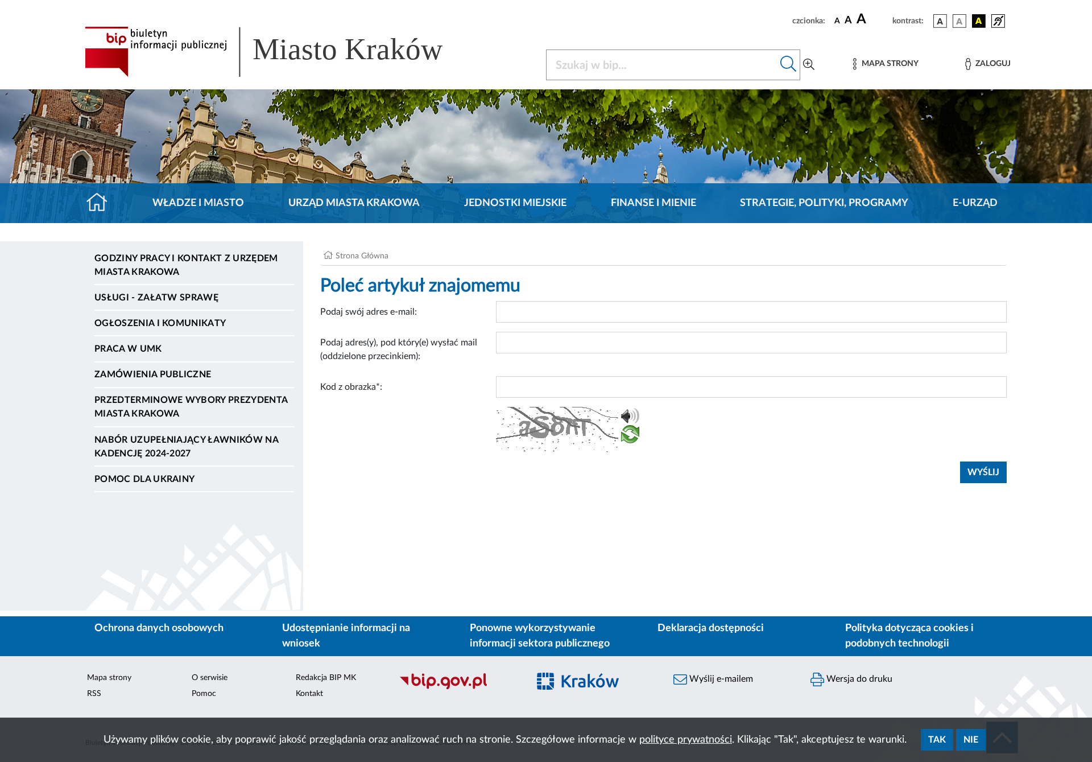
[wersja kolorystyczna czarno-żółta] (978, 21)
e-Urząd (975, 203)
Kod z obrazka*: (351, 387)
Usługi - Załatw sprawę (156, 297)
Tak (937, 739)
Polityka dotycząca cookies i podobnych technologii (909, 636)
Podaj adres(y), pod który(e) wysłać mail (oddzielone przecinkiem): (398, 349)
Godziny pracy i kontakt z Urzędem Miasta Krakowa (186, 265)
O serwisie (210, 678)
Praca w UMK (128, 348)
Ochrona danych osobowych (159, 628)
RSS (94, 694)
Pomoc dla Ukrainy (144, 479)
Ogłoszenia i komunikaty (160, 323)
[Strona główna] (101, 203)
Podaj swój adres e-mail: (368, 311)
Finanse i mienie (653, 203)
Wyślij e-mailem (720, 678)
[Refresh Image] (630, 436)
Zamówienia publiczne (152, 374)
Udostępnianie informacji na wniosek (346, 636)
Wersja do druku (858, 678)
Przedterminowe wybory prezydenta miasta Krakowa (190, 407)
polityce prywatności (685, 740)
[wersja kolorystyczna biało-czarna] (959, 21)
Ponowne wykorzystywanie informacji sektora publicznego (540, 636)
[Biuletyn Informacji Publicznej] (458, 687)
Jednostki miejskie (515, 203)
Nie (970, 739)
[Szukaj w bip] (788, 65)
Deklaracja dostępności (710, 628)
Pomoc (204, 694)
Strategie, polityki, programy (824, 203)
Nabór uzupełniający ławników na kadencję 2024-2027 (186, 446)
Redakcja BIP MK (326, 678)
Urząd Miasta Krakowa (354, 203)
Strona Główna (362, 256)
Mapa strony (109, 678)
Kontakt (309, 694)
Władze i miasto (198, 203)
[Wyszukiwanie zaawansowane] (808, 65)
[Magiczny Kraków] (595, 687)
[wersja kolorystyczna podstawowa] (940, 21)
